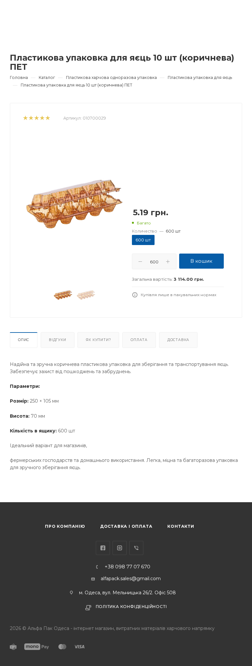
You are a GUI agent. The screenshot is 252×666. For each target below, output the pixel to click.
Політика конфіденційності (131, 606)
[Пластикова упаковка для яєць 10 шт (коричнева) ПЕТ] (74, 204)
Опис (23, 340)
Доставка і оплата (126, 526)
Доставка (178, 340)
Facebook (103, 548)
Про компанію (65, 526)
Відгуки (57, 340)
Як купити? (98, 340)
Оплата (139, 340)
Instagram (120, 548)
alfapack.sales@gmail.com (131, 578)
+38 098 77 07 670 (127, 566)
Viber (136, 548)
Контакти (180, 526)
